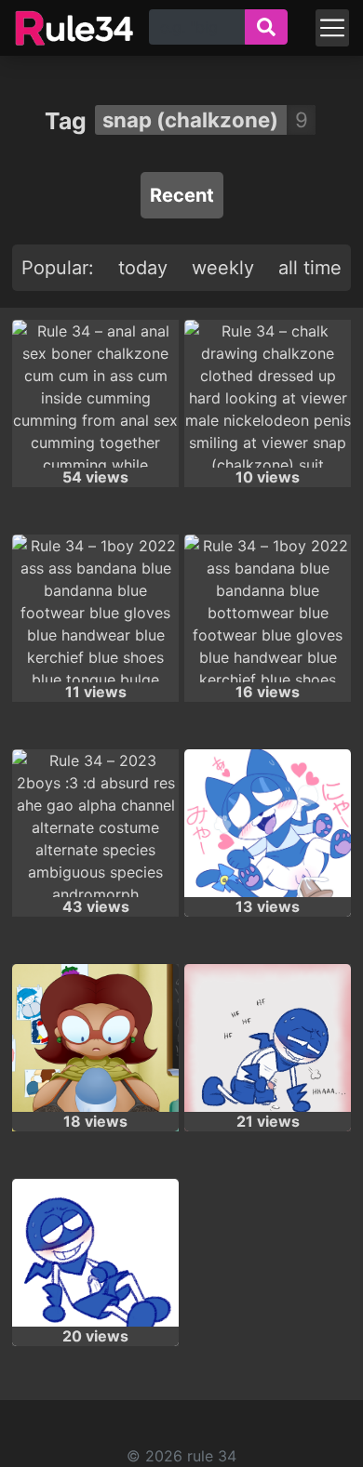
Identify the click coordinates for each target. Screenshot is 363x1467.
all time (310, 268)
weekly (223, 268)
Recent (182, 195)
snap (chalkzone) (190, 119)
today (143, 268)
